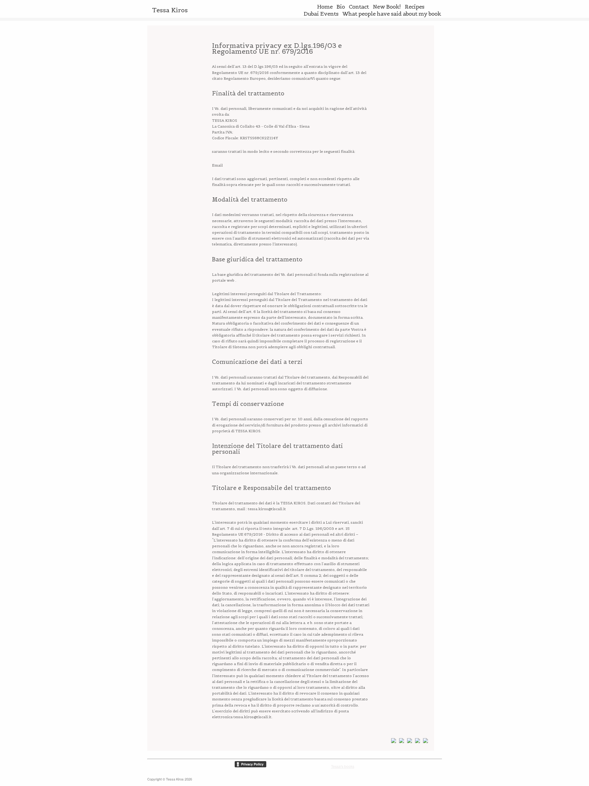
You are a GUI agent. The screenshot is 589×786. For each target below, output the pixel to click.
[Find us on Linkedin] (408, 742)
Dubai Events (321, 13)
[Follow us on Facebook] (392, 742)
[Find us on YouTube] (416, 742)
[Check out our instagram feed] (424, 742)
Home (325, 6)
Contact (359, 6)
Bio (341, 6)
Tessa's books (342, 766)
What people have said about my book (391, 13)
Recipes (414, 6)
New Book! (387, 6)
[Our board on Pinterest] (400, 742)
